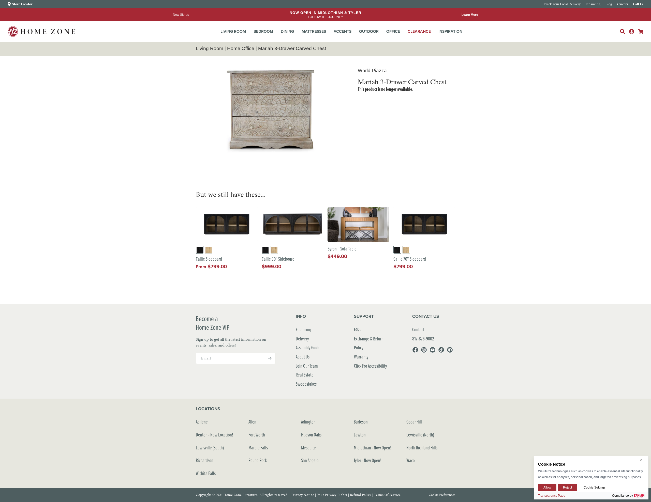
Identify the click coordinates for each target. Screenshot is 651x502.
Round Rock (257, 460)
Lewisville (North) (420, 434)
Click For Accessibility (370, 365)
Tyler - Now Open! (367, 460)
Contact (418, 329)
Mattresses (314, 31)
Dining (287, 31)
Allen (252, 421)
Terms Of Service (387, 495)
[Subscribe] (269, 358)
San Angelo (310, 460)
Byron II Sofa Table (342, 249)
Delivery (302, 338)
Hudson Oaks (311, 434)
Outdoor (369, 31)
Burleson (361, 421)
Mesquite (308, 447)
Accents (342, 31)
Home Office (240, 48)
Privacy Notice (302, 495)
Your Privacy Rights (332, 495)
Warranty (361, 356)
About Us (302, 356)
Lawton (360, 434)
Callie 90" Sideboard (278, 259)
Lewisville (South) (210, 447)
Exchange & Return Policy (368, 343)
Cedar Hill (414, 421)
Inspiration (450, 31)
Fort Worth (256, 434)
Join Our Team (307, 365)
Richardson (204, 460)
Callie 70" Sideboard (409, 259)
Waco (410, 460)
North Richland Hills (421, 447)
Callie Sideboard (209, 259)
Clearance (419, 31)
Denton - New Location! (214, 434)
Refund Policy (360, 495)
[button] (233, 31)
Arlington (308, 421)
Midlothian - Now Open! (372, 447)
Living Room (233, 31)
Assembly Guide (308, 347)
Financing (303, 329)
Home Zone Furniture (240, 495)
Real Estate (305, 374)
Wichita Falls (206, 473)
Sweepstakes (306, 383)
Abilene (202, 421)
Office (393, 31)
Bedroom (263, 31)
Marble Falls (258, 447)
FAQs (357, 329)
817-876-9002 (423, 338)
